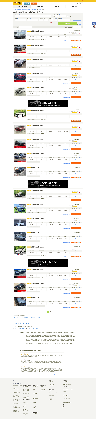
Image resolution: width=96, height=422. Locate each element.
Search (67, 23)
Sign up (27, 3)
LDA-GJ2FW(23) (17, 317)
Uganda (51, 399)
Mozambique (52, 395)
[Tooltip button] (19, 14)
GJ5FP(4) (38, 317)
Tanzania (51, 396)
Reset (79, 24)
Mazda (29, 9)
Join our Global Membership (68, 387)
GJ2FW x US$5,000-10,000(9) (32, 328)
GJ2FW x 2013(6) (17, 323)
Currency (77, 3)
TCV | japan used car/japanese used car (20, 9)
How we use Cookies (66, 398)
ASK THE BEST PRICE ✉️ (76, 40)
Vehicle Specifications (67, 384)
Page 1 (43, 9)
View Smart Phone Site (67, 402)
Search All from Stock (18, 385)
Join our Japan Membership (68, 389)
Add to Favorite (67, 40)
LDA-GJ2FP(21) (25, 317)
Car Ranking (65, 381)
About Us (64, 391)
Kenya (51, 394)
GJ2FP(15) (32, 317)
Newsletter (65, 399)
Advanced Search (77, 20)
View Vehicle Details (59, 374)
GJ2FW (39, 9)
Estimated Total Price (75, 34)
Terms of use (65, 394)
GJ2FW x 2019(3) (26, 323)
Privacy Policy (65, 395)
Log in (34, 3)
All (50, 390)
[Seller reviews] (75, 33)
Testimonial (65, 392)
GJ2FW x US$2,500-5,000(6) (19, 328)
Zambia (51, 398)
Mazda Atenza (34, 9)
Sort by (16, 27)
